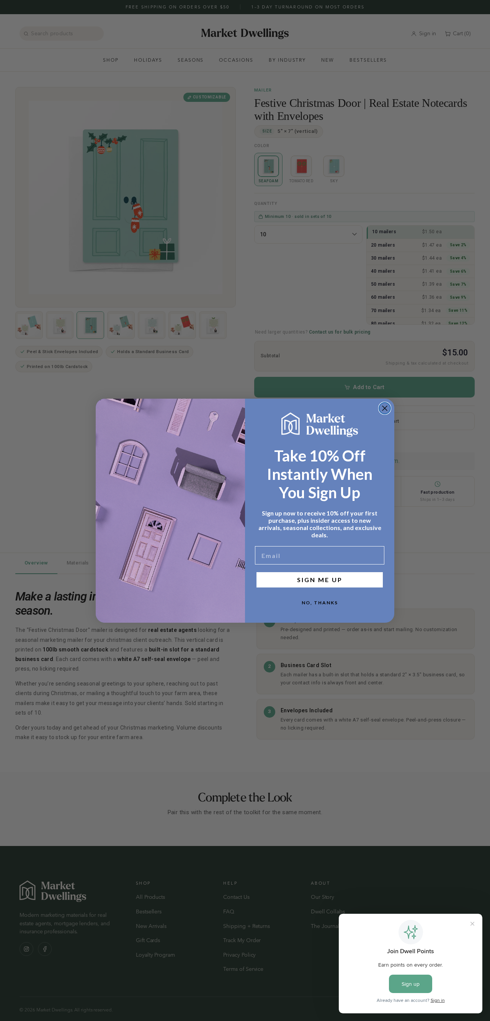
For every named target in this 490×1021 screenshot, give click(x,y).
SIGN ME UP (320, 579)
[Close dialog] (384, 408)
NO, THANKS (320, 602)
